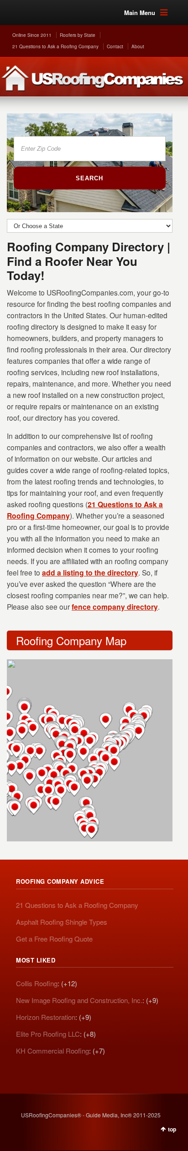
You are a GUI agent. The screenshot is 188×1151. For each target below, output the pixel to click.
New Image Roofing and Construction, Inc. (79, 1000)
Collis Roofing (36, 983)
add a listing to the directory (90, 572)
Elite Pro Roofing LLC (48, 1034)
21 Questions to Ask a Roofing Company (55, 46)
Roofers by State (77, 35)
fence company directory (115, 606)
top (172, 1129)
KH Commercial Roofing (52, 1050)
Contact (115, 46)
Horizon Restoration (45, 1017)
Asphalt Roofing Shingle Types (61, 922)
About (137, 46)
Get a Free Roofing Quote (54, 938)
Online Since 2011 (32, 35)
